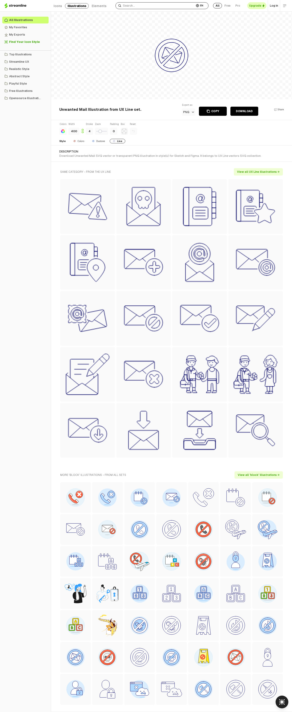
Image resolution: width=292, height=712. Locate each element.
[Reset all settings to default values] (133, 131)
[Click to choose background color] (124, 131)
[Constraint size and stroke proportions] (82, 128)
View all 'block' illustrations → (259, 475)
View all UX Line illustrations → (258, 171)
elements (99, 6)
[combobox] (155, 6)
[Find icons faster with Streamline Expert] (282, 702)
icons (58, 6)
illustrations (77, 6)
